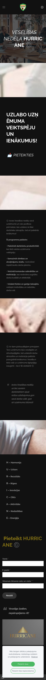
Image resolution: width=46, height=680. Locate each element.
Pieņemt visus (23, 664)
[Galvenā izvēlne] (4, 7)
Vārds (5, 559)
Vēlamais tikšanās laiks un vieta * (17, 581)
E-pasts (6, 570)
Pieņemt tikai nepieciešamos (23, 671)
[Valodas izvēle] (42, 7)
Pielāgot (34, 657)
